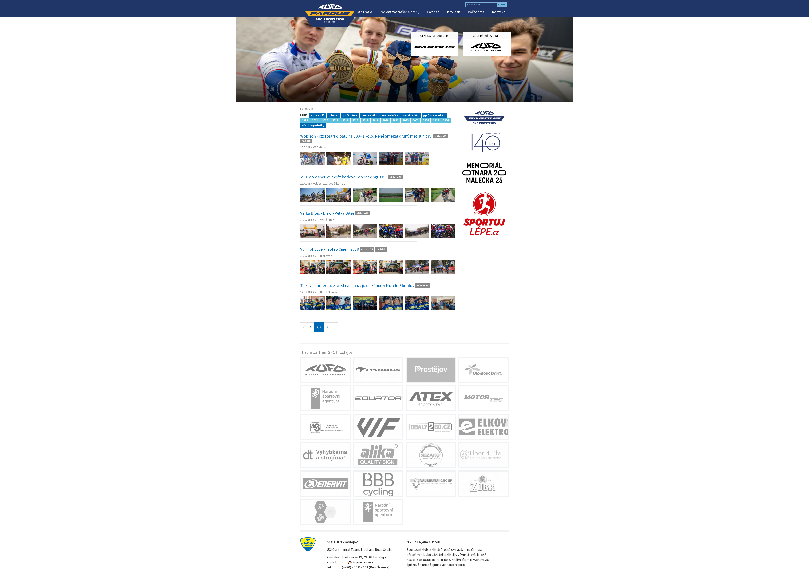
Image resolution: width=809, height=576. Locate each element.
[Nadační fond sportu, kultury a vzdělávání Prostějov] (325, 512)
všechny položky (313, 125)
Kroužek (453, 11)
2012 (305, 120)
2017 (355, 120)
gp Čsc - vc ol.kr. (434, 115)
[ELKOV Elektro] (483, 427)
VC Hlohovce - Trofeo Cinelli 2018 (329, 249)
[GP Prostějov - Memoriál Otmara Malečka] (484, 172)
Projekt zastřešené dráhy (399, 11)
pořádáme (350, 115)
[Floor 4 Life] (483, 455)
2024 (426, 120)
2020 (385, 120)
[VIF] (378, 427)
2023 (416, 120)
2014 (325, 120)
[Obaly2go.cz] (431, 427)
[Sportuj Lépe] (484, 213)
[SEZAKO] (431, 455)
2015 (335, 120)
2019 (375, 120)
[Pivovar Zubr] (483, 484)
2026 (446, 120)
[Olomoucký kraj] (483, 370)
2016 (345, 120)
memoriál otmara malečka (380, 115)
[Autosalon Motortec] (483, 398)
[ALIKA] (378, 455)
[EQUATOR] (378, 398)
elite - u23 (317, 115)
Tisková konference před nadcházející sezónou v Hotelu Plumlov (357, 285)
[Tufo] (325, 370)
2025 (436, 120)
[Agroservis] (325, 427)
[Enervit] (325, 484)
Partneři (433, 11)
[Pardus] (378, 370)
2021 (395, 120)
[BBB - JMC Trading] (378, 484)
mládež (334, 115)
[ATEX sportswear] (431, 398)
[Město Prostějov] (431, 370)
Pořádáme (476, 11)
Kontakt (498, 11)
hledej (502, 4)
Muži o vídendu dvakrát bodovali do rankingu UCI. (344, 176)
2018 (365, 120)
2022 (406, 120)
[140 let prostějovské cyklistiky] (484, 131)
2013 (315, 120)
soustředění (410, 115)
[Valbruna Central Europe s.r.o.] (431, 484)
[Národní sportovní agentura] (325, 398)
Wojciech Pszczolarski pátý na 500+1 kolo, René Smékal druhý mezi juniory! (366, 136)
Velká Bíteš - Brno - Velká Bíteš (327, 213)
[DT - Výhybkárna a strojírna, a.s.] (325, 455)
